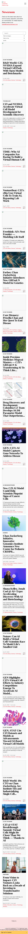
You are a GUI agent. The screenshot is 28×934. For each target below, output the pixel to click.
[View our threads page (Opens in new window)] (13, 923)
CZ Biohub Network (7, 289)
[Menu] (25, 4)
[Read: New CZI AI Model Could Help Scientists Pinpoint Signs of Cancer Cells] (14, 491)
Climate (5, 904)
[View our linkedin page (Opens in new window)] (17, 923)
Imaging (19, 330)
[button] (14, 36)
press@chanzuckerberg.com (10, 24)
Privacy (20, 929)
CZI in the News (7, 80)
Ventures (5, 906)
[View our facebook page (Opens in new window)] (6, 923)
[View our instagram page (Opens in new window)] (9, 923)
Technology (18, 80)
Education (9, 904)
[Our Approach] (5, 3)
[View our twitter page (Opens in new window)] (20, 923)
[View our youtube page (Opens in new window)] (24, 923)
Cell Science (6, 330)
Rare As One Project (8, 331)
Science (13, 80)
